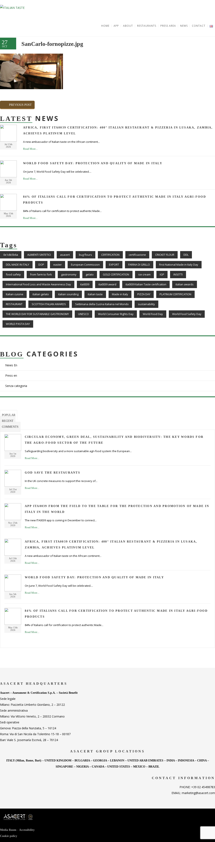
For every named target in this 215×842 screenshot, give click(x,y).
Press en (11, 375)
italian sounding (68, 294)
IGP (162, 274)
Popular (8, 415)
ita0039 (84, 284)
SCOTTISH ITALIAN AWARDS (49, 304)
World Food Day (153, 314)
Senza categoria (16, 386)
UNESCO (83, 314)
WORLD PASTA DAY (18, 324)
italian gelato (41, 294)
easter (57, 264)
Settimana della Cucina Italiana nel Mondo (102, 304)
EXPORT (114, 264)
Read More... (30, 148)
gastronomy (68, 274)
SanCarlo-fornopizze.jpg (52, 44)
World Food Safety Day (186, 314)
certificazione (137, 255)
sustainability (146, 304)
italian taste (95, 294)
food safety (13, 274)
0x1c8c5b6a (10, 255)
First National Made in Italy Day (178, 264)
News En (11, 365)
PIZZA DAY (143, 294)
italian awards (185, 284)
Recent (7, 420)
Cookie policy (8, 836)
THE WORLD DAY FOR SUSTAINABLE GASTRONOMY (37, 314)
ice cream (144, 274)
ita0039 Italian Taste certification (146, 284)
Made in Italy (120, 294)
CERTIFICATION (110, 255)
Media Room (8, 829)
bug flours (85, 255)
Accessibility (27, 829)
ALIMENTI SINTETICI (39, 255)
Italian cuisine (14, 294)
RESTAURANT (14, 304)
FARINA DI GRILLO (139, 264)
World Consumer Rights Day (116, 314)
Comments (10, 426)
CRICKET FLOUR (164, 255)
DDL (186, 255)
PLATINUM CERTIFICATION (175, 294)
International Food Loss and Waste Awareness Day (38, 284)
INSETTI (178, 274)
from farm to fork (41, 274)
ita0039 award (107, 284)
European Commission (85, 264)
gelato (90, 274)
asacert (65, 255)
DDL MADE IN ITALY (17, 264)
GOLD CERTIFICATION (116, 274)
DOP (41, 264)
